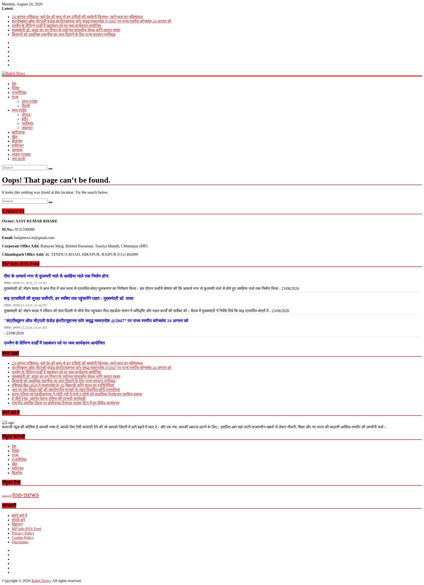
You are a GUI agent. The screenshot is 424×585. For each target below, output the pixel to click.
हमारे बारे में (19, 515)
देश (14, 84)
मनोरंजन (18, 145)
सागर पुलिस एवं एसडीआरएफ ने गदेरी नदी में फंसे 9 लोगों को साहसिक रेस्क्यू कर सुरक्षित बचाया (77, 394)
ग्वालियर (27, 123)
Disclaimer (20, 542)
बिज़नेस (17, 141)
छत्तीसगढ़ (18, 132)
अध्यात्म (17, 150)
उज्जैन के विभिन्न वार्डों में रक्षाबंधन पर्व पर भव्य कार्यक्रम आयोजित (56, 26)
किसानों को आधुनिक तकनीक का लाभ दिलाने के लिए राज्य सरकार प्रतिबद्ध (63, 34)
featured (6, 496)
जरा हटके (18, 159)
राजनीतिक (19, 92)
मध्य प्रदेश (19, 110)
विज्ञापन (17, 524)
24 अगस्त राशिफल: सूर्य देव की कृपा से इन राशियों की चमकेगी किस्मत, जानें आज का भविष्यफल (77, 17)
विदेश (15, 88)
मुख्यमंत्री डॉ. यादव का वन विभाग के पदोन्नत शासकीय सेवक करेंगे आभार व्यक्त (66, 30)
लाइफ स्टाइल (21, 154)
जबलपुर (27, 128)
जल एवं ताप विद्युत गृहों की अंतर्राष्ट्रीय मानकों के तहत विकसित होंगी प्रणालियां (66, 390)
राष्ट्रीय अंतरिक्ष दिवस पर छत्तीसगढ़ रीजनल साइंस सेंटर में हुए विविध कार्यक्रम (65, 403)
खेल (14, 137)
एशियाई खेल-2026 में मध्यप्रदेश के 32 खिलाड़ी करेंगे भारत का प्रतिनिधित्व (63, 385)
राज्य (15, 97)
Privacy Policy (23, 533)
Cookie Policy (23, 537)
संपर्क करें (18, 520)
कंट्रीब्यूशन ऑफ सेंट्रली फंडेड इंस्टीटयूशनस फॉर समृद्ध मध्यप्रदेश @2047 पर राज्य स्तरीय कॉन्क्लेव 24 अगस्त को (91, 21)
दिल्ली (26, 106)
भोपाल (26, 115)
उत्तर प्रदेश (29, 101)
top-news (25, 494)
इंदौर (25, 119)
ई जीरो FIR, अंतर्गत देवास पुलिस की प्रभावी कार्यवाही (49, 398)
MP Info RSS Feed (26, 529)
